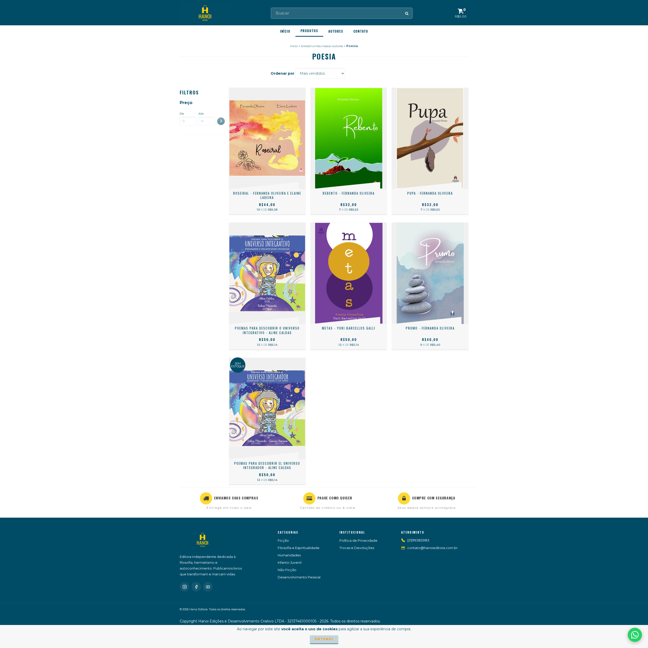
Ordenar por (282, 73)
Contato (360, 31)
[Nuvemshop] (446, 622)
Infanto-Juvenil (289, 562)
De (182, 113)
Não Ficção (287, 570)
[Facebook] (196, 587)
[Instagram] (184, 587)
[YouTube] (208, 587)
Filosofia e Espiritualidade (298, 548)
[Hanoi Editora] (202, 540)
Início (285, 31)
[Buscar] (407, 13)
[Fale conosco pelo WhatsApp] (635, 635)
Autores (335, 31)
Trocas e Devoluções (356, 548)
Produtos (309, 30)
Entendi (324, 639)
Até (201, 113)
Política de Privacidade (358, 540)
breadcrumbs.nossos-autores (322, 46)
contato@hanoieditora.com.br (432, 548)
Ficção (283, 540)
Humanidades (289, 555)
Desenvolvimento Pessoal (299, 577)
